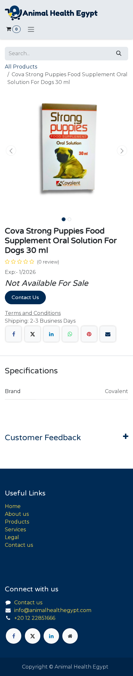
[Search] (118, 53)
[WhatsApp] (70, 334)
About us (17, 514)
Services (15, 529)
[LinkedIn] (51, 334)
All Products (21, 67)
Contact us (19, 545)
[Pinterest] (89, 334)
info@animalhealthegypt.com (52, 610)
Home (13, 506)
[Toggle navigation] (31, 29)
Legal (12, 537)
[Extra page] (70, 636)
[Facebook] (13, 334)
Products (17, 522)
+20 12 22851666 (34, 618)
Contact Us (25, 297)
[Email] (108, 334)
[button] (11, 150)
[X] (32, 334)
